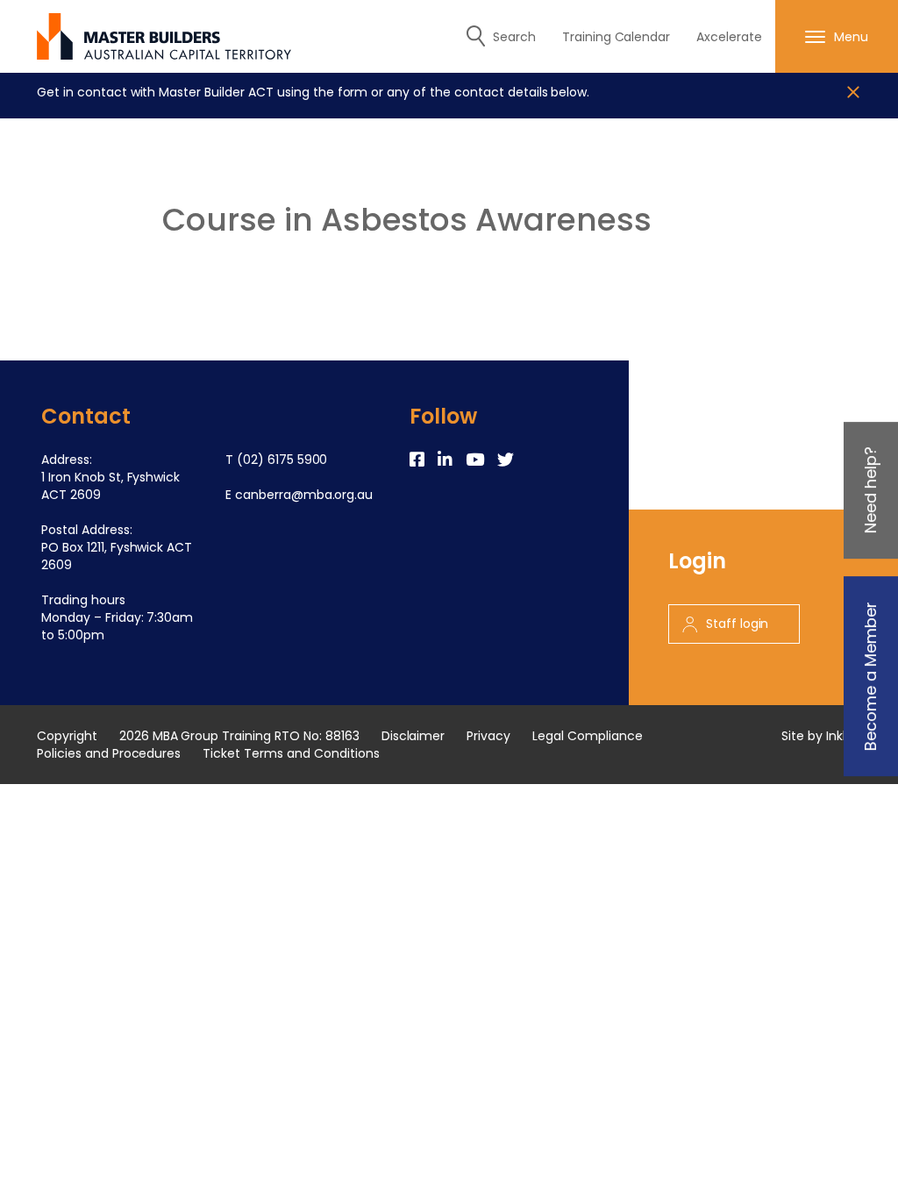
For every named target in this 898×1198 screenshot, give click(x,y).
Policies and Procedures (109, 753)
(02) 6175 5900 (282, 459)
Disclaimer (413, 736)
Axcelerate (729, 37)
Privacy (488, 736)
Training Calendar (616, 37)
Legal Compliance (587, 736)
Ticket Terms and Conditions (291, 753)
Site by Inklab (821, 736)
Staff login (737, 623)
